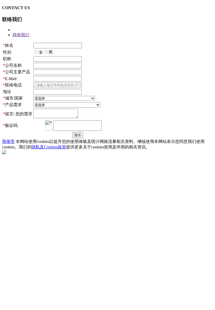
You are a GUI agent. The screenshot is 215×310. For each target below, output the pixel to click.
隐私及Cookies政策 (48, 147)
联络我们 (21, 35)
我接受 (8, 141)
